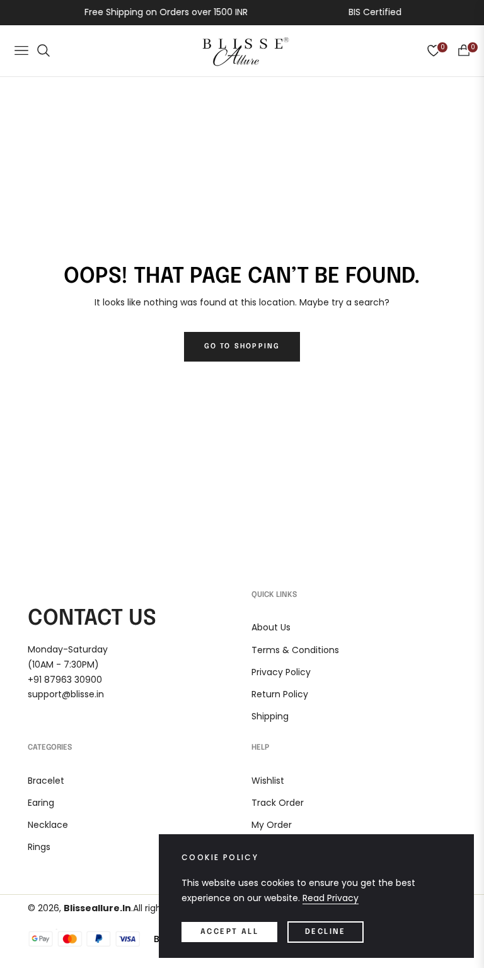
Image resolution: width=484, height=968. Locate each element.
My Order (271, 824)
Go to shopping (242, 346)
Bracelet (46, 780)
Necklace (48, 824)
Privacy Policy (281, 672)
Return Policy (279, 694)
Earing (41, 802)
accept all (229, 932)
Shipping (270, 716)
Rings (39, 847)
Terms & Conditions (295, 650)
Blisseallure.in (97, 908)
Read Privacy (330, 898)
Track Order (277, 802)
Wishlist (267, 780)
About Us (271, 627)
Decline (325, 932)
